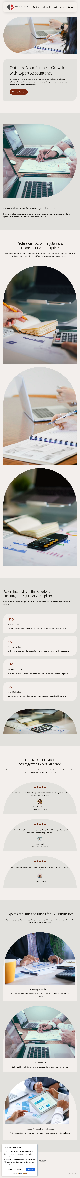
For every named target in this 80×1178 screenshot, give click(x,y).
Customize (9, 1169)
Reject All (20, 1169)
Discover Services (18, 92)
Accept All (30, 1169)
